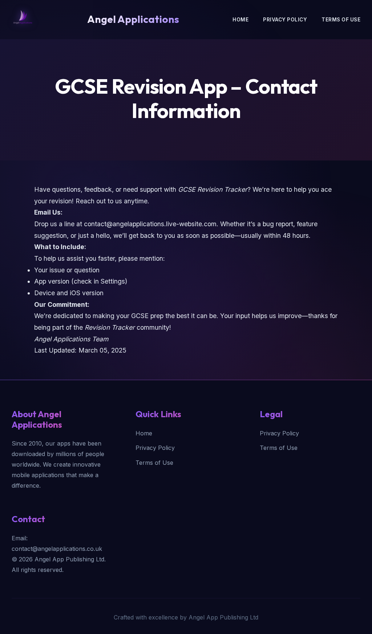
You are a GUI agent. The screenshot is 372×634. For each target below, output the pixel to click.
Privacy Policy (285, 20)
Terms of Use (341, 20)
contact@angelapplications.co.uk (57, 548)
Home (240, 20)
